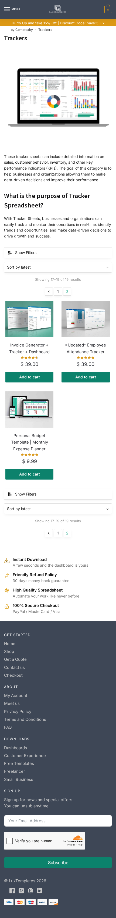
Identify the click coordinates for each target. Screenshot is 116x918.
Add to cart (29, 377)
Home (9, 643)
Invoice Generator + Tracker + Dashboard (29, 348)
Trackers (45, 30)
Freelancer (14, 771)
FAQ (8, 727)
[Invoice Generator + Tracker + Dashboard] (29, 319)
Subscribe (58, 862)
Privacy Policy (17, 711)
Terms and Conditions (25, 719)
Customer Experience (25, 755)
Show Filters (25, 252)
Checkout (13, 675)
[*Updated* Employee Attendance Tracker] (86, 319)
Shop (9, 651)
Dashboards (15, 747)
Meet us (12, 703)
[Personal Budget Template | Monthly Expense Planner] (29, 409)
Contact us (14, 667)
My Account (15, 695)
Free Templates (19, 763)
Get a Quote (15, 659)
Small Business (18, 779)
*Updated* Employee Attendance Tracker (85, 348)
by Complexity (22, 30)
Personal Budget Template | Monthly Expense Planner (29, 442)
